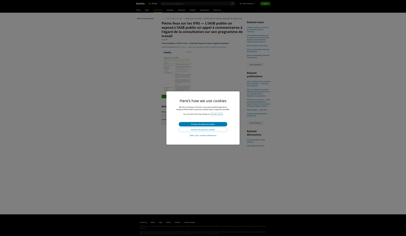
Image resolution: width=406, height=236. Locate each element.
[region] (203, 118)
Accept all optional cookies (203, 124)
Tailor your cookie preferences (203, 135)
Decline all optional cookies (203, 130)
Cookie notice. (217, 114)
